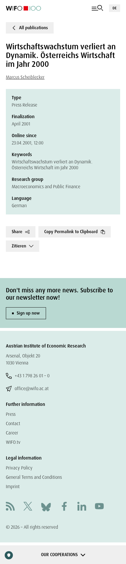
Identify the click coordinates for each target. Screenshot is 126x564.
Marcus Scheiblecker (25, 77)
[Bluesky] (46, 506)
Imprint (13, 486)
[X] (27, 507)
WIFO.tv (13, 442)
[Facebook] (64, 507)
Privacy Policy (19, 468)
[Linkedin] (81, 507)
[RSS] (10, 507)
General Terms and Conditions (34, 477)
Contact (13, 423)
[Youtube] (99, 507)
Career (12, 433)
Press (11, 414)
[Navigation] (97, 8)
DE (115, 8)
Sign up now (28, 313)
